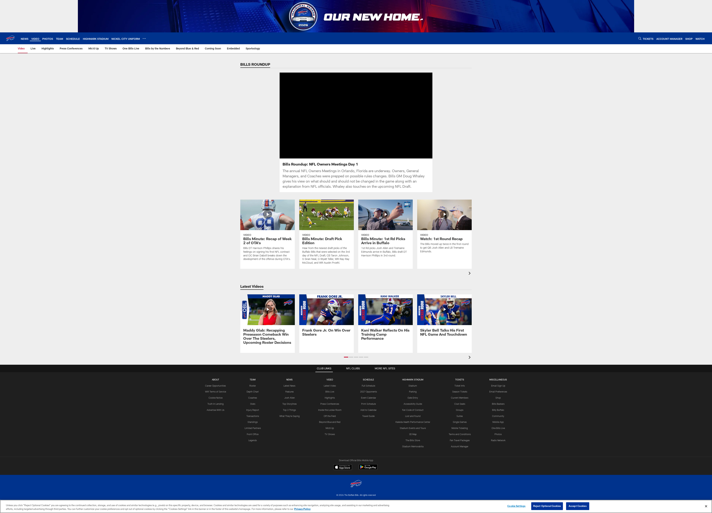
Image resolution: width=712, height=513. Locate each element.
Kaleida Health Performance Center (412, 422)
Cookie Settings (516, 505)
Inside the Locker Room (330, 410)
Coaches (252, 397)
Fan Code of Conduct (412, 410)
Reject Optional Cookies (547, 505)
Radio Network (498, 440)
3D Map (413, 434)
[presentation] (470, 274)
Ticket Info (459, 385)
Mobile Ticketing (459, 428)
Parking (413, 391)
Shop (498, 397)
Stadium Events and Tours (413, 428)
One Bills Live (498, 428)
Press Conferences (329, 403)
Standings (253, 422)
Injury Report (252, 410)
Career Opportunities (215, 385)
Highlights (330, 397)
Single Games (460, 422)
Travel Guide (368, 416)
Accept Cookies (578, 505)
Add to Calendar (368, 410)
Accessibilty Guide (413, 403)
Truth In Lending (215, 403)
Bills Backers (498, 403)
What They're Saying (289, 416)
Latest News (289, 385)
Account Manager (459, 446)
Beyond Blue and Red (329, 422)
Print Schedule (368, 403)
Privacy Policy (302, 508)
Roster (252, 385)
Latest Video (330, 385)
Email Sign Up (498, 385)
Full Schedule (368, 385)
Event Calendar (368, 397)
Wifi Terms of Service (215, 391)
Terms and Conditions (460, 434)
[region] (356, 506)
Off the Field (330, 416)
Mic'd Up (330, 428)
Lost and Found (413, 416)
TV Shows (330, 434)
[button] (344, 115)
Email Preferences (498, 391)
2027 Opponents (368, 391)
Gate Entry (413, 397)
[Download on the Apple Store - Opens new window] (343, 467)
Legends (252, 440)
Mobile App (498, 422)
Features (289, 391)
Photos (498, 434)
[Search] (639, 38)
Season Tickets (459, 391)
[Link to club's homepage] (10, 38)
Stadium (412, 385)
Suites (459, 416)
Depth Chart (253, 391)
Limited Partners (253, 428)
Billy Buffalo (498, 410)
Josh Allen (289, 397)
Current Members (459, 397)
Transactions (252, 416)
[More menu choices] (144, 38)
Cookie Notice (215, 397)
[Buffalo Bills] (356, 484)
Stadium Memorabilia (412, 446)
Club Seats (459, 403)
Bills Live (329, 391)
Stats (252, 403)
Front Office (252, 434)
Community (498, 416)
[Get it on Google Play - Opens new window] (368, 468)
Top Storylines (289, 403)
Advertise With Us (215, 410)
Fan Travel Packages (460, 440)
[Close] (706, 506)
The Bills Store (413, 440)
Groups (459, 410)
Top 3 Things (289, 410)
